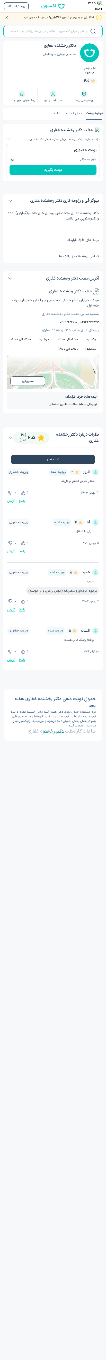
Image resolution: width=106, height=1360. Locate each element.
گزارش (11, 501)
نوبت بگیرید (53, 170)
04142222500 (68, 322)
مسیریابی (27, 381)
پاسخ (22, 501)
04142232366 (89, 322)
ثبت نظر (53, 459)
